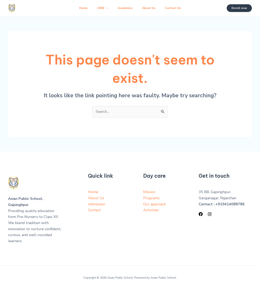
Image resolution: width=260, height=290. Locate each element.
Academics (125, 8)
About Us (148, 8)
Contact (94, 210)
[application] (106, 8)
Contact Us (173, 8)
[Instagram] (210, 214)
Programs (151, 198)
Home (83, 8)
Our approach (154, 204)
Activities (151, 210)
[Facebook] (201, 214)
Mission (149, 191)
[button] (239, 8)
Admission (96, 204)
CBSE (100, 8)
